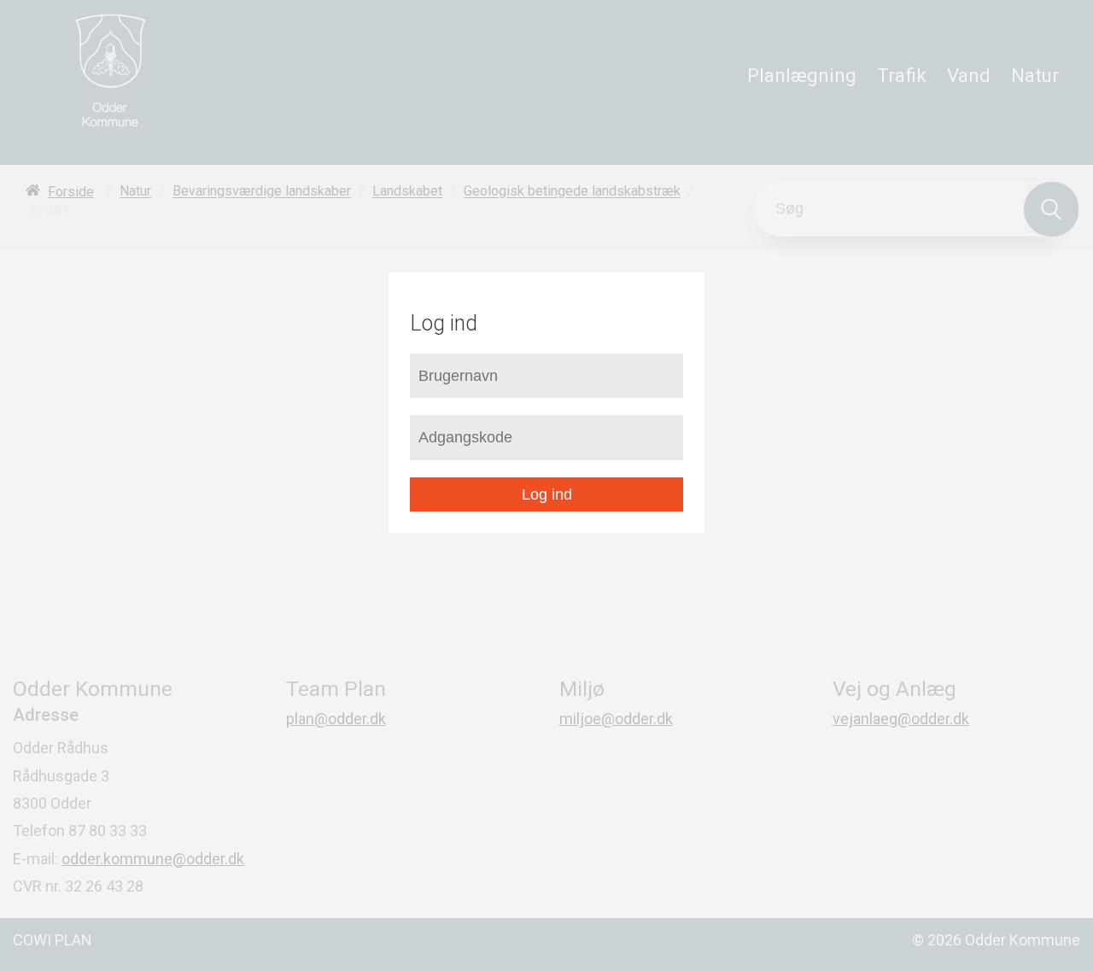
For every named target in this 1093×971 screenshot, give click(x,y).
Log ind (547, 494)
